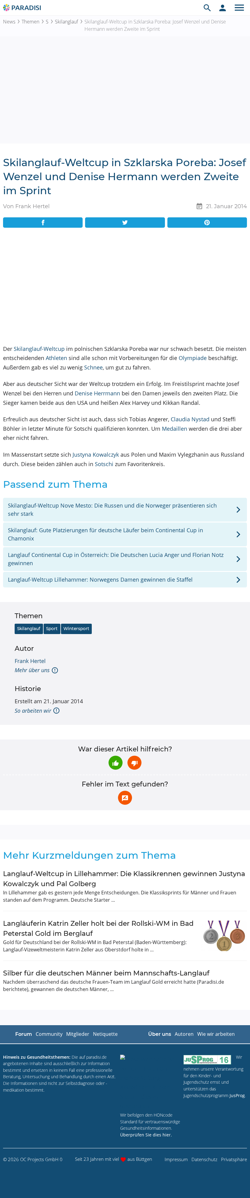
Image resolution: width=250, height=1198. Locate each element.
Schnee (93, 367)
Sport (52, 628)
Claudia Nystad (190, 419)
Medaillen (174, 428)
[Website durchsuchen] (207, 7)
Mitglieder (77, 1034)
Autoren (184, 1034)
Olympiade (193, 358)
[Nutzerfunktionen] (222, 7)
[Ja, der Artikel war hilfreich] (116, 763)
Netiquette (105, 1034)
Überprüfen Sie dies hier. (146, 1135)
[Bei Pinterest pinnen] (207, 222)
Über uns (159, 1034)
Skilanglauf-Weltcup (39, 348)
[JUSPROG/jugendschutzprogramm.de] (207, 1060)
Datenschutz (204, 1159)
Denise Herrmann (97, 393)
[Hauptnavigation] (239, 7)
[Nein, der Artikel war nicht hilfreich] (134, 763)
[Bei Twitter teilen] (125, 222)
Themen (30, 21)
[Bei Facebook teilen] (43, 222)
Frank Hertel (30, 661)
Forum (23, 1034)
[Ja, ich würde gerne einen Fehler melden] (125, 798)
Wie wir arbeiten (216, 1034)
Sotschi (104, 464)
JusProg (237, 1095)
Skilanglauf (66, 21)
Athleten (56, 358)
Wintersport (76, 628)
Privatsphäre (234, 1159)
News (9, 21)
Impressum (176, 1159)
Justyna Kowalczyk (96, 454)
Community (49, 1034)
